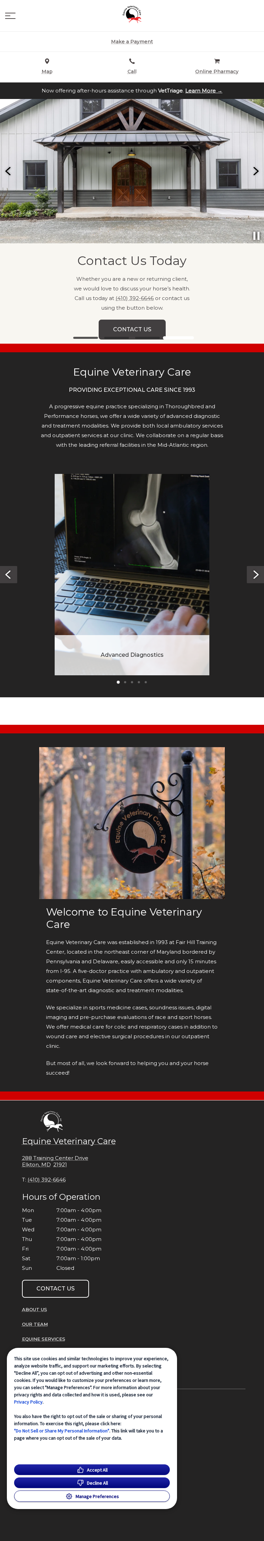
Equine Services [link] (43, 1339)
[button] (10, 16)
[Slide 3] (147, 338)
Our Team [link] (35, 1324)
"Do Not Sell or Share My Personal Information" (61, 1431)
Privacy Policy (28, 1402)
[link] (132, 14)
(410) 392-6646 (135, 298)
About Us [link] (34, 1309)
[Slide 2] (116, 338)
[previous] (8, 171)
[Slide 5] (145, 682)
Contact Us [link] (132, 329)
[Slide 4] (178, 338)
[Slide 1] (85, 338)
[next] (255, 171)
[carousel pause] (256, 235)
